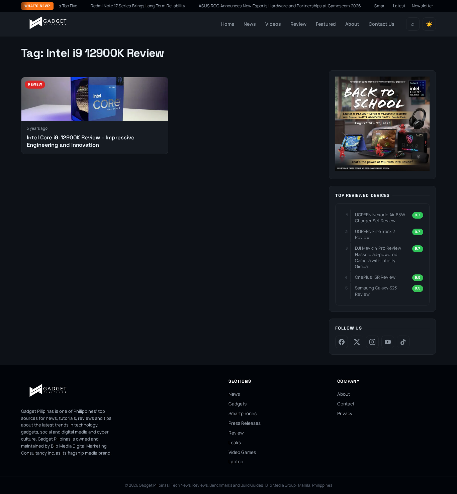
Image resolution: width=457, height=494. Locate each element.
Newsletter (422, 6)
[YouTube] (387, 342)
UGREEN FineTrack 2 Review (375, 234)
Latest (399, 6)
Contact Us (381, 24)
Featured (326, 24)
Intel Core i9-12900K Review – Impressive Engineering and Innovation (80, 141)
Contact (345, 404)
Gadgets (238, 404)
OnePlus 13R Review (375, 277)
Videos (273, 24)
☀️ (429, 24)
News (250, 24)
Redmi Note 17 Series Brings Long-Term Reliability (128, 6)
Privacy (344, 413)
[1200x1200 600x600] (382, 168)
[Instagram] (372, 342)
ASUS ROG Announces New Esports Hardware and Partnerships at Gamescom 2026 (270, 6)
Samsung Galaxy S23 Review (376, 291)
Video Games (242, 452)
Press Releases (245, 423)
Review (298, 24)
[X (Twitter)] (357, 342)
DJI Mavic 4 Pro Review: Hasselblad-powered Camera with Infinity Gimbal (378, 257)
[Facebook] (341, 342)
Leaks (235, 443)
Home (227, 24)
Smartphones (243, 413)
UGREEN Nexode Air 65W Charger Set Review (380, 218)
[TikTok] (403, 342)
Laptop (236, 462)
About (352, 24)
